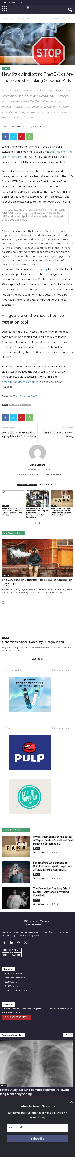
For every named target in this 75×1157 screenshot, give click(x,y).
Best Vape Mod (12, 986)
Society (5, 506)
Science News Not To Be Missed (15, 830)
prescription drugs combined (20, 382)
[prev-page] (35, 523)
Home (4, 19)
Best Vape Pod (12, 982)
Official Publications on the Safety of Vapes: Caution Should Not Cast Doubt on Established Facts (61, 512)
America (6, 575)
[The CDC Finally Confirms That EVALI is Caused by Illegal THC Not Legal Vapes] (37, 558)
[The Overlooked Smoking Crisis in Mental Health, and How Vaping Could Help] (16, 898)
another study (38, 269)
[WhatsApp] (29, 136)
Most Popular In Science (13, 533)
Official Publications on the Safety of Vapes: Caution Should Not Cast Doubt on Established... (53, 841)
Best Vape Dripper (13, 974)
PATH (28, 405)
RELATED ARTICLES (27, 485)
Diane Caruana (17, 126)
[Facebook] (5, 136)
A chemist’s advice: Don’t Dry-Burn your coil (33, 642)
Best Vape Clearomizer (16, 991)
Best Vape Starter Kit (15, 978)
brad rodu (14, 405)
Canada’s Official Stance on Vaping (58, 435)
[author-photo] (37, 453)
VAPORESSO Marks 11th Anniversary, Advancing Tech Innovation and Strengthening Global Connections (37, 513)
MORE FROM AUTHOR (47, 485)
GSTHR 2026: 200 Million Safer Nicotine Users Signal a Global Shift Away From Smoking (13, 512)
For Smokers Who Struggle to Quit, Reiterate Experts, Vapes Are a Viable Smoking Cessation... (52, 867)
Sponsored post (32, 506)
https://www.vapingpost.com (38, 470)
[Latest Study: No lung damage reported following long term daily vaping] (36, 1063)
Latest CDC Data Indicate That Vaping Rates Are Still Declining (19, 435)
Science (11, 19)
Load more (37, 659)
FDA (22, 405)
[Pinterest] (21, 136)
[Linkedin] (12, 944)
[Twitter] (13, 136)
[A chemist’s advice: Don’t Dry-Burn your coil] (37, 620)
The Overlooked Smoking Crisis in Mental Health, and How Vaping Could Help (52, 892)
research (28, 171)
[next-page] (39, 523)
